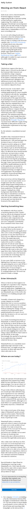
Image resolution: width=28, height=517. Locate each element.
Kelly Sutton (6, 2)
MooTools (13, 42)
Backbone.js (5, 55)
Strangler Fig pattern (18, 120)
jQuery (21, 39)
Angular (17, 53)
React (19, 55)
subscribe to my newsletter (11, 482)
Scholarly (16, 497)
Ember (12, 55)
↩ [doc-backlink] (24, 508)
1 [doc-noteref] (26, 230)
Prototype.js (21, 42)
